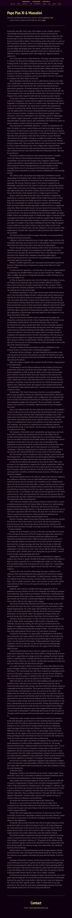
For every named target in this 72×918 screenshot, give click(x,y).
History (13, 4)
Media (59, 4)
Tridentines (26, 1)
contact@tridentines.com (38, 908)
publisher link (48, 18)
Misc (49, 4)
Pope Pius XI (46, 1)
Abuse (19, 4)
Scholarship (36, 1)
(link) (44, 20)
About (54, 4)
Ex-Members (37, 4)
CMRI (31, 4)
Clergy (44, 4)
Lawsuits (25, 4)
